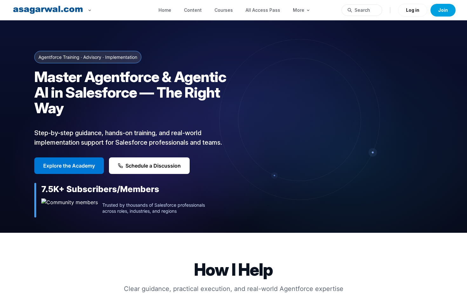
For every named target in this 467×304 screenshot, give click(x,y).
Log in (412, 10)
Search (362, 10)
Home (165, 10)
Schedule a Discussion (153, 165)
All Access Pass (263, 10)
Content (193, 10)
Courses (223, 10)
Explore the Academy (69, 165)
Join (443, 10)
